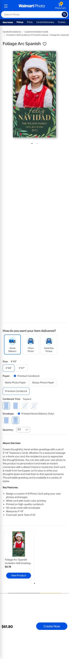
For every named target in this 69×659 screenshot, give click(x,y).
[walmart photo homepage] (32, 6)
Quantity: (8, 429)
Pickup (20, 22)
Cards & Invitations (12, 31)
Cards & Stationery (45, 22)
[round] (15, 405)
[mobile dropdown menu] (5, 6)
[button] (44, 44)
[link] (19, 555)
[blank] (6, 420)
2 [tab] (36, 142)
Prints (30, 22)
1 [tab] (31, 142)
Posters (61, 22)
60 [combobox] (19, 429)
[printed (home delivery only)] (15, 420)
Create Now (52, 626)
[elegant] (24, 405)
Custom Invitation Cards (36, 31)
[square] (6, 405)
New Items (8, 22)
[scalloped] (34, 405)
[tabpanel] (34, 94)
